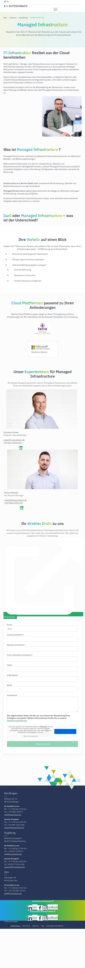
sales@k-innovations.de (14, 440)
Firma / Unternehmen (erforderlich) (20, 655)
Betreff (9, 685)
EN (7, 1)
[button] (55, 9)
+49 (13, 503)
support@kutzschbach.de (14, 827)
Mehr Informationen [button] (31, 736)
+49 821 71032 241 (12, 442)
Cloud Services (23, 17)
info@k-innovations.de (13, 854)
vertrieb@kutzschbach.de (15, 500)
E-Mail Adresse (12, 675)
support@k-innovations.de (14, 867)
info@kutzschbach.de (12, 815)
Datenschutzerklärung (17, 720)
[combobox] (42, 628)
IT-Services (13, 17)
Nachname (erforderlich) (16, 645)
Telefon (9, 665)
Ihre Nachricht (12, 695)
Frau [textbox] (10, 629)
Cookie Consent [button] (15, 926)
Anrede (9, 625)
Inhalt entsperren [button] (65, 731)
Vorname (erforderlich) (15, 635)
